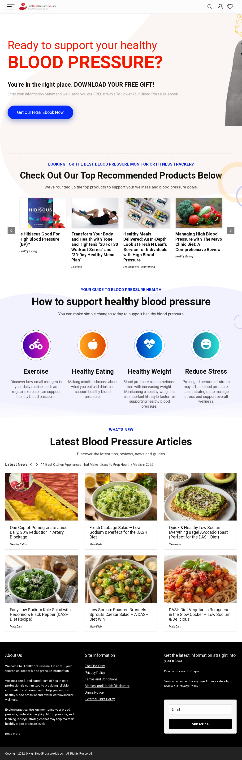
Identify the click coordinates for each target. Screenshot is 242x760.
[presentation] (11, 230)
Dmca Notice (94, 692)
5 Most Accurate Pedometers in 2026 (68, 464)
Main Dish (96, 544)
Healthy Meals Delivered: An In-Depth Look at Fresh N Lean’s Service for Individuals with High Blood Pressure (145, 246)
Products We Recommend (139, 267)
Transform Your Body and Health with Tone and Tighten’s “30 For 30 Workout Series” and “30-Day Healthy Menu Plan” (94, 246)
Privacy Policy (95, 673)
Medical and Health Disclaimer (107, 686)
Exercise (76, 267)
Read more (12, 733)
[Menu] (11, 7)
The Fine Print (95, 666)
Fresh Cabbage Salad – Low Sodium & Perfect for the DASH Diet (118, 532)
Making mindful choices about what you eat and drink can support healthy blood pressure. (92, 389)
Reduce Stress (206, 371)
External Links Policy (100, 699)
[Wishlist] (230, 7)
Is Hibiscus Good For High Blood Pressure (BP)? (39, 239)
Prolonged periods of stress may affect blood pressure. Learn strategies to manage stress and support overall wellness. (206, 392)
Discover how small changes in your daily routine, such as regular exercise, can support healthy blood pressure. (36, 389)
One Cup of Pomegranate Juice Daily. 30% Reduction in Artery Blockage (39, 532)
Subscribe (200, 724)
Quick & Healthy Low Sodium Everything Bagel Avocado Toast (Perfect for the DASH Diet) (198, 532)
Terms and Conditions (101, 679)
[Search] (210, 7)
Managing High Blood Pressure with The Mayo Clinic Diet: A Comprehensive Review (198, 241)
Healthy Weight (149, 371)
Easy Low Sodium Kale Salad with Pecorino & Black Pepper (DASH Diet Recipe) (40, 614)
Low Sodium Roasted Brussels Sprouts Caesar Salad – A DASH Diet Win (119, 614)
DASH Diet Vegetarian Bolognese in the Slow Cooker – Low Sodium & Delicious (199, 614)
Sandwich (175, 544)
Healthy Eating (28, 251)
